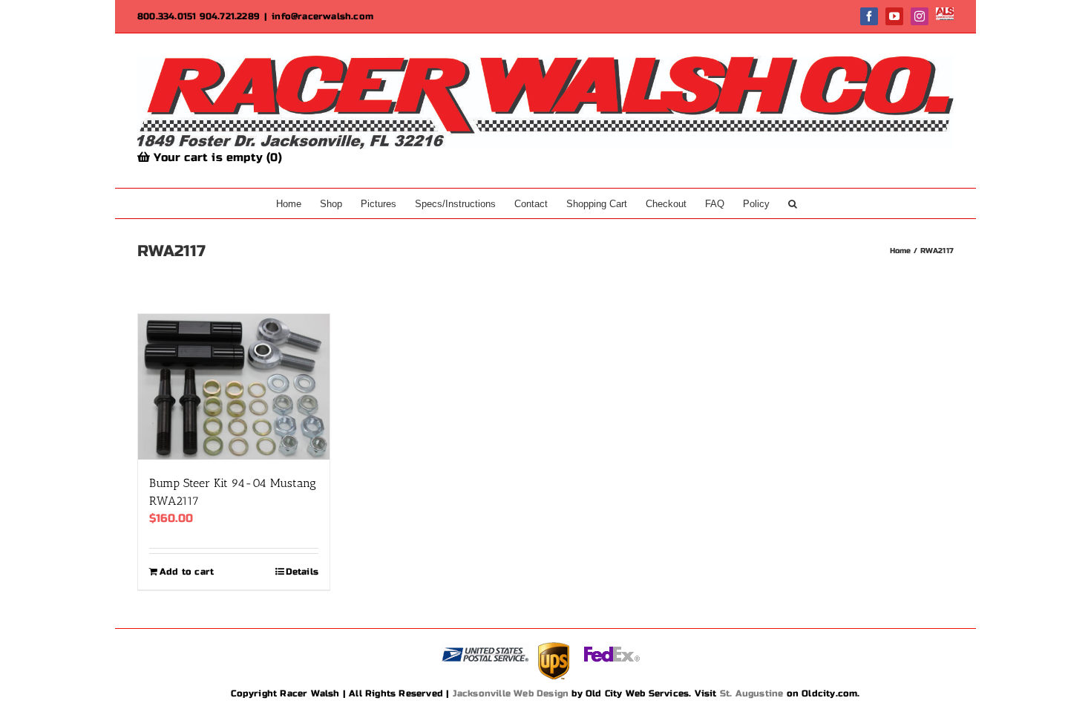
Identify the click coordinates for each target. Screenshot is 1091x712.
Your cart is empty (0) (216, 157)
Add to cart (187, 571)
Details (302, 571)
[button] (792, 203)
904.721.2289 (230, 16)
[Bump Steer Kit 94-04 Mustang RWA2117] (234, 386)
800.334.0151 (166, 16)
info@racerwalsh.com (322, 16)
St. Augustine (752, 693)
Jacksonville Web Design (511, 693)
